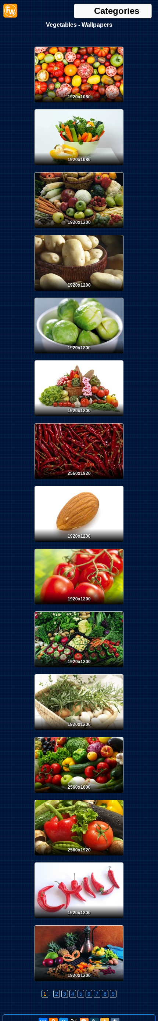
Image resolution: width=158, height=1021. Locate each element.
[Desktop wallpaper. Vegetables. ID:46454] (79, 229)
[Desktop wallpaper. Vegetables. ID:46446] (79, 668)
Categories (116, 11)
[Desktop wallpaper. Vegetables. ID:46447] (79, 605)
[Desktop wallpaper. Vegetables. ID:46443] (79, 857)
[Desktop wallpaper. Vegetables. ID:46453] (79, 292)
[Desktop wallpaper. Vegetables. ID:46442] (79, 919)
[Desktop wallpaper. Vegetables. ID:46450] (79, 480)
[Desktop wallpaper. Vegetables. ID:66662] (79, 166)
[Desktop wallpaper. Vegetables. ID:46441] (79, 982)
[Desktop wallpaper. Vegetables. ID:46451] (79, 417)
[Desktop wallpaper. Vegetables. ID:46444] (79, 794)
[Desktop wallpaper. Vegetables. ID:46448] (79, 543)
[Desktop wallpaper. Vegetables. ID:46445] (79, 731)
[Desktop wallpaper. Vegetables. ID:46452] (79, 354)
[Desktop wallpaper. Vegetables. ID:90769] (79, 103)
